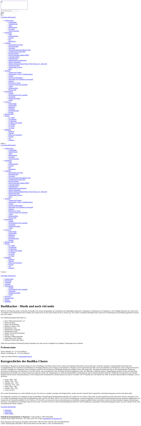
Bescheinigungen (13, 110)
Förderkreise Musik (14, 98)
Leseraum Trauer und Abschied (17, 84)
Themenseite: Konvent (15, 67)
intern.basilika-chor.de (25, 356)
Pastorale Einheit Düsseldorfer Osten (19, 50)
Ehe (9, 39)
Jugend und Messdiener (15, 77)
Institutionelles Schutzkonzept (17, 60)
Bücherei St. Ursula (14, 83)
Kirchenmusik (9, 91)
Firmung (11, 38)
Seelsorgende (12, 104)
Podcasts (11, 133)
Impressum (8, 410)
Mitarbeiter (11, 107)
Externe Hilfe (12, 105)
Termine (10, 93)
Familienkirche (12, 24)
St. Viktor (11, 128)
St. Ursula (11, 126)
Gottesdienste (12, 22)
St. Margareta (12, 121)
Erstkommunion (13, 36)
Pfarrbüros (11, 109)
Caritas (10, 86)
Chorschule (11, 97)
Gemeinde (8, 43)
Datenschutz (8, 412)
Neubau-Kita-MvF (14, 65)
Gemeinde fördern (13, 57)
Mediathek (8, 130)
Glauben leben (9, 20)
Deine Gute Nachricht (15, 135)
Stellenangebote (13, 88)
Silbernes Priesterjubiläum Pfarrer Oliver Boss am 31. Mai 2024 (27, 64)
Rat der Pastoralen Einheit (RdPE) (18, 55)
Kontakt (10, 112)
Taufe (10, 34)
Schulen (10, 76)
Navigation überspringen (8, 17)
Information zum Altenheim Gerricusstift (20, 79)
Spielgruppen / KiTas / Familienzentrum (20, 74)
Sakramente (8, 32)
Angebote (8, 71)
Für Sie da (8, 102)
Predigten (11, 131)
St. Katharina (12, 119)
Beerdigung (12, 41)
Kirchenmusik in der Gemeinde (17, 95)
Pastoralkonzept (13, 58)
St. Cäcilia (11, 117)
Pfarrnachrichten (13, 46)
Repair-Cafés (12, 90)
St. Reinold (11, 124)
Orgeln (10, 100)
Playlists (10, 136)
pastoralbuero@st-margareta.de (52, 418)
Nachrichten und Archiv (15, 45)
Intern (10, 69)
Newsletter (11, 48)
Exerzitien (11, 29)
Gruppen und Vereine (14, 72)
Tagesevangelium (13, 31)
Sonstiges (11, 140)
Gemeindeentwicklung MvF (17, 51)
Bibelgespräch (12, 27)
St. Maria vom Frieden (15, 123)
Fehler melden (9, 413)
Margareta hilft (9, 114)
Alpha (10, 25)
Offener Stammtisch (14, 62)
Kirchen (7, 116)
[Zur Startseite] (70, 5)
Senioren (11, 81)
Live (9, 138)
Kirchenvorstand (13, 53)
